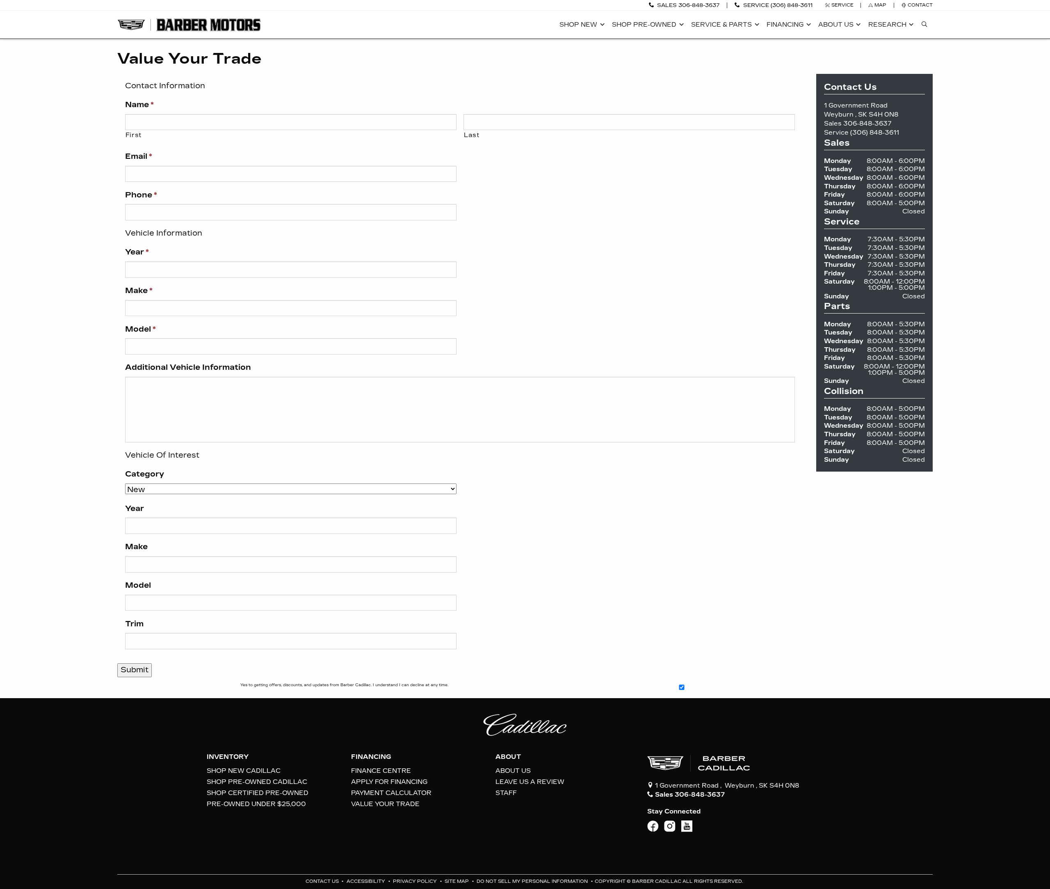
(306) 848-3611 (874, 132)
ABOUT (508, 757)
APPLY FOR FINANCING (389, 782)
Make (139, 290)
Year (137, 252)
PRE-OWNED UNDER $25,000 (256, 804)
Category (144, 474)
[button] (581, 25)
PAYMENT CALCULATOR (391, 793)
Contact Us (323, 881)
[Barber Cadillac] (189, 24)
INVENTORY (228, 757)
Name (139, 104)
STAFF (506, 793)
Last (472, 135)
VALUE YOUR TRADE (385, 804)
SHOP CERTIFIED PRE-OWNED (257, 793)
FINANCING (371, 757)
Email (138, 156)
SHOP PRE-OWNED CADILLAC (257, 782)
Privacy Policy (415, 881)
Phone (141, 194)
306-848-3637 (867, 123)
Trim (134, 623)
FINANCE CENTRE (381, 770)
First (134, 135)
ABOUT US (513, 770)
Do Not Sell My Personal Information (533, 881)
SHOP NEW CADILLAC (244, 770)
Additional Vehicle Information (188, 367)
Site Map (457, 881)
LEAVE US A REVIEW (529, 782)
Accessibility (366, 881)
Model (140, 329)
